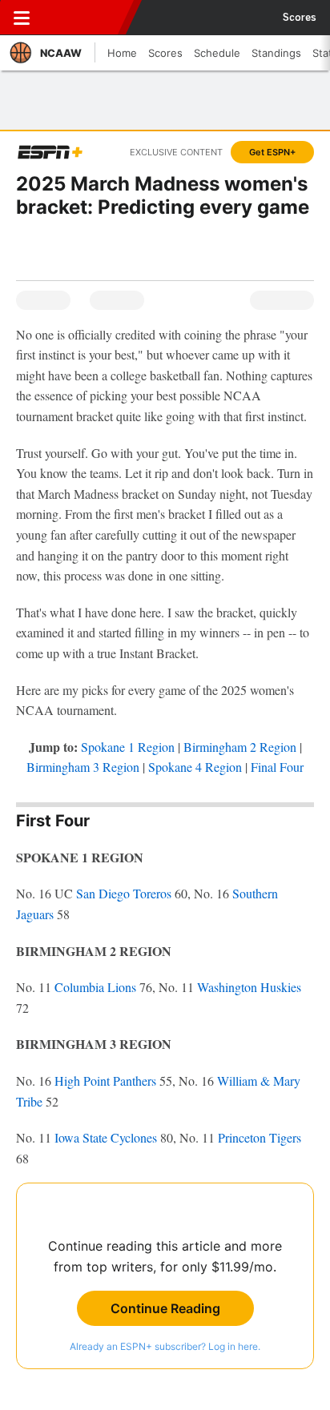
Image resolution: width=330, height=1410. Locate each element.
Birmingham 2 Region (239, 746)
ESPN (86, 17)
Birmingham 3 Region (82, 766)
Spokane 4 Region (195, 766)
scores (299, 17)
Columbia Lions (95, 986)
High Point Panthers (105, 1080)
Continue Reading (165, 1308)
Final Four (277, 766)
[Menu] (21, 17)
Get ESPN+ (272, 152)
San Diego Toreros (123, 893)
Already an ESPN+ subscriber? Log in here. (165, 1346)
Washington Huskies (249, 986)
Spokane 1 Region (128, 746)
